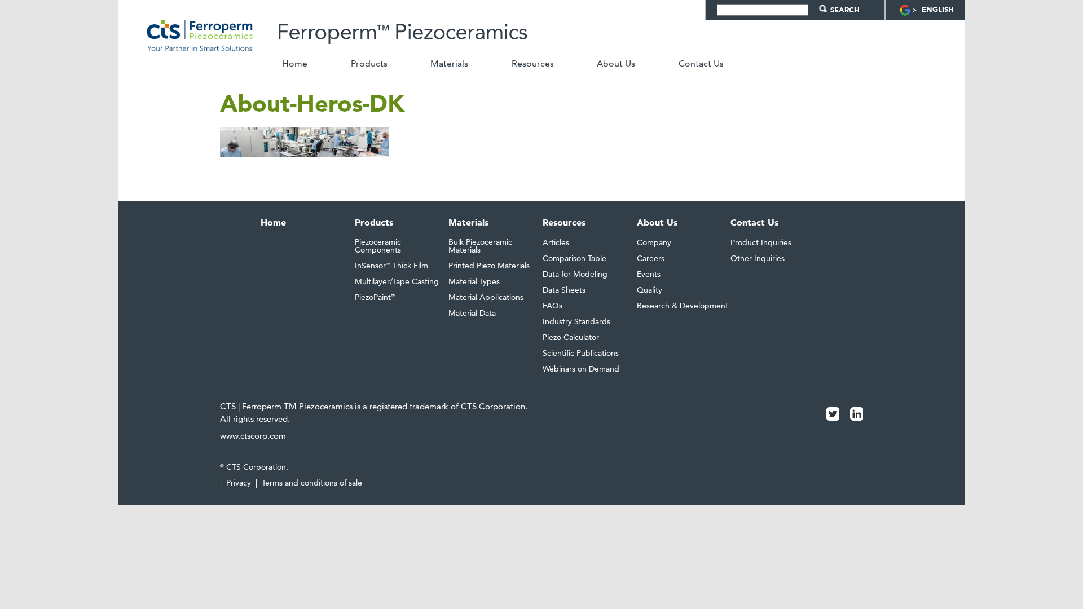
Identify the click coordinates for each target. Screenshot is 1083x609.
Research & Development (682, 306)
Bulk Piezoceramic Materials (480, 246)
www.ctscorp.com (253, 435)
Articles (556, 242)
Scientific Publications (581, 353)
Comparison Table (574, 258)
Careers (650, 258)
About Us (616, 63)
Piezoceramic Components (378, 246)
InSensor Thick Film (391, 266)
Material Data (472, 313)
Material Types (474, 281)
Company (654, 242)
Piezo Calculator (571, 337)
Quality (649, 290)
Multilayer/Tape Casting (397, 281)
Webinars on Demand (581, 369)
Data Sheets (564, 290)
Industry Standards (576, 321)
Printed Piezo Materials (489, 266)
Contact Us (701, 63)
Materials (449, 63)
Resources (533, 63)
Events (649, 274)
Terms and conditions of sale (312, 483)
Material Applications (485, 297)
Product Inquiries (760, 242)
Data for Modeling (575, 274)
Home (294, 63)
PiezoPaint (375, 297)
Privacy (238, 483)
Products (369, 63)
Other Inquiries (757, 258)
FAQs (552, 306)
